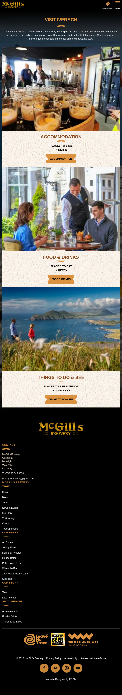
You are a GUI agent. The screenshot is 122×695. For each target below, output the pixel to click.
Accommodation (10, 611)
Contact (6, 523)
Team (5, 592)
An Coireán (8, 542)
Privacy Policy (53, 658)
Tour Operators (10, 528)
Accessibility (71, 658)
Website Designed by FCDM (61, 679)
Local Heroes (9, 597)
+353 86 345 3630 (14, 473)
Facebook (44, 668)
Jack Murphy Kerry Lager (15, 573)
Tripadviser (55, 668)
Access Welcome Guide (93, 658)
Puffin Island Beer (11, 563)
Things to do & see (12, 621)
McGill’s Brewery (34, 658)
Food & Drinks (9, 616)
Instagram (66, 668)
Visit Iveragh (8, 518)
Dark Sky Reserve (11, 552)
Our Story (7, 513)
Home (5, 492)
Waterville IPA (9, 568)
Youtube (77, 668)
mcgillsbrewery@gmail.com (19, 478)
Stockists (7, 579)
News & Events (10, 508)
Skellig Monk (9, 547)
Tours (5, 502)
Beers (5, 497)
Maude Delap (9, 558)
